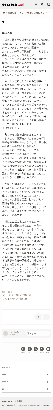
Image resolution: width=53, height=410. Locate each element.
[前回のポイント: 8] (38, 317)
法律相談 (18, 401)
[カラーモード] (36, 4)
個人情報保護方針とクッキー (14, 405)
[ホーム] (4, 12)
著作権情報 (35, 405)
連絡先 (46, 405)
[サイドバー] (49, 4)
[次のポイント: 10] (47, 317)
